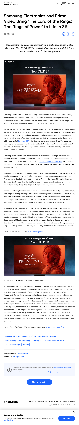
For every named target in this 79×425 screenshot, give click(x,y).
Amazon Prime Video (12, 336)
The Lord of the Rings (12, 345)
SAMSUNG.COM (68, 401)
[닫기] (73, 411)
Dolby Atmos (27, 336)
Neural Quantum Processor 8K (45, 336)
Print (72, 34)
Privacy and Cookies (54, 401)
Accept (66, 418)
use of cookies (8, 420)
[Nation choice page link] (69, 3)
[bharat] (63, 3)
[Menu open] (73, 3)
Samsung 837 (23, 141)
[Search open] (58, 3)
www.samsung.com (35, 232)
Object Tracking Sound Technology (17, 340)
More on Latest (38, 382)
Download (64, 34)
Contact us (32, 401)
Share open (68, 34)
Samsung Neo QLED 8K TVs (51, 161)
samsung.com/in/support (62, 368)
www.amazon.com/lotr (55, 327)
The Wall (25, 345)
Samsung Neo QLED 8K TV (54, 340)
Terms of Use (42, 401)
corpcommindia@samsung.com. (50, 372)
